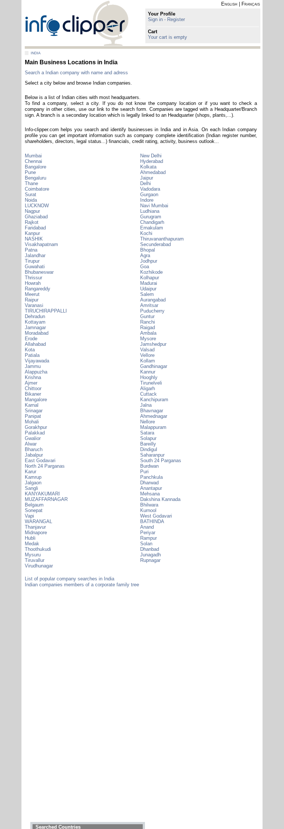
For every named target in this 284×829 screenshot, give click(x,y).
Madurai (148, 283)
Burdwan (149, 466)
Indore (146, 200)
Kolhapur (149, 277)
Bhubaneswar (39, 272)
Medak (32, 543)
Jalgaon (33, 482)
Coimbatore (37, 189)
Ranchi (147, 322)
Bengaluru (35, 178)
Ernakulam (151, 228)
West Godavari (156, 516)
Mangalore (36, 399)
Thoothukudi (38, 549)
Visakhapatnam (41, 244)
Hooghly (149, 377)
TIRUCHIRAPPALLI (46, 311)
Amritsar (149, 305)
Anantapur (151, 488)
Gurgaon (149, 194)
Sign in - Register (166, 19)
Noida (31, 200)
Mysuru (33, 554)
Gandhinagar (153, 366)
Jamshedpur (153, 344)
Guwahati (35, 266)
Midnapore (36, 532)
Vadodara (150, 189)
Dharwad (149, 482)
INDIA (36, 53)
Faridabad (35, 228)
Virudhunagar (39, 566)
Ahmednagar (153, 416)
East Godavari (40, 460)
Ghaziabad (36, 216)
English (229, 4)
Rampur (148, 538)
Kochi (146, 233)
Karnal (31, 405)
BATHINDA (152, 521)
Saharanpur (152, 455)
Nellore (147, 421)
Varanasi (34, 305)
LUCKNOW (37, 205)
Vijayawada (37, 361)
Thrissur (33, 277)
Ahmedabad (153, 172)
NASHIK (34, 239)
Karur (30, 471)
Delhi (145, 183)
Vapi (29, 516)
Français (250, 4)
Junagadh (150, 554)
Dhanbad (149, 549)
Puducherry (152, 311)
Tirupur (32, 261)
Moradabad (36, 333)
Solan (146, 543)
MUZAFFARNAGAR (46, 499)
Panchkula (151, 477)
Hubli (30, 538)
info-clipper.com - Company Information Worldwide (77, 23)
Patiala (32, 355)
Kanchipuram (154, 399)
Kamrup (33, 477)
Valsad (147, 349)
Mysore (148, 338)
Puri (144, 471)
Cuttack (148, 394)
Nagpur (32, 211)
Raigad (147, 327)
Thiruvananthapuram (162, 239)
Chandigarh (152, 222)
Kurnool (148, 510)
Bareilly (148, 444)
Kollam (147, 361)
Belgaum (34, 505)
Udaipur (148, 288)
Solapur (148, 438)
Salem (147, 294)
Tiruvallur (34, 560)
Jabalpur (34, 455)
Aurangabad (153, 300)
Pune (30, 172)
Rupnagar (150, 560)
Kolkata (148, 167)
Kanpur (32, 233)
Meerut (32, 294)
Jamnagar (35, 327)
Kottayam (35, 322)
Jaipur (146, 178)
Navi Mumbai (154, 205)
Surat (30, 194)
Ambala (148, 333)
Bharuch (34, 449)
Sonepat (34, 510)
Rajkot (31, 222)
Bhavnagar (151, 410)
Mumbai (33, 155)
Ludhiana (149, 211)
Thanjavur (35, 527)
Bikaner (33, 394)
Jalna (146, 405)
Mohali (32, 421)
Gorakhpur (36, 427)
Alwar (31, 444)
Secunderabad (155, 244)
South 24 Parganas (160, 460)
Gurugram (150, 216)
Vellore (147, 355)
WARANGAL (38, 521)
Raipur (31, 300)
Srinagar (34, 410)
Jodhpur (148, 261)
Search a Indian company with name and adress (76, 72)
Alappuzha (36, 372)
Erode (31, 338)
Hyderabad (151, 161)
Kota (30, 349)
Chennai (33, 161)
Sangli (31, 488)
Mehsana (150, 494)
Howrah (33, 283)
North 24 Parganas (45, 466)
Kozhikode (151, 272)
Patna (31, 250)
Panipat (33, 416)
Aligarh (147, 388)
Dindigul (148, 449)
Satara (147, 433)
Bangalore (35, 167)
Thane (31, 183)
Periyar (147, 532)
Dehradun (35, 316)
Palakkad (35, 433)
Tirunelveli (151, 383)
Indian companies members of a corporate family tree (82, 584)
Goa (144, 266)
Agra (145, 255)
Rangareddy (37, 288)
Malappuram (153, 427)
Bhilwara (149, 505)
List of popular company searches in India (69, 578)
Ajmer (31, 383)
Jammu (33, 366)
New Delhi (151, 155)
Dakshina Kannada (160, 499)
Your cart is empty (167, 37)
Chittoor (33, 388)
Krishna (33, 377)
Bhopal (147, 250)
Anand (147, 527)
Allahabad (35, 344)
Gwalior (33, 438)
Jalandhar (35, 255)
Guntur (147, 316)
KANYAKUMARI (42, 494)
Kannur (147, 372)
